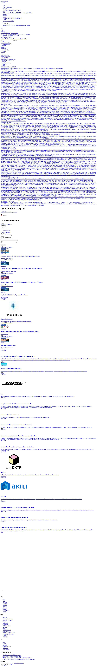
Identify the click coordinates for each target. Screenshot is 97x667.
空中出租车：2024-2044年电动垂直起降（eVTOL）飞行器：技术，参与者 (79, 105)
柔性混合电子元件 (17, 151)
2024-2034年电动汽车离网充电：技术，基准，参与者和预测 (18, 115)
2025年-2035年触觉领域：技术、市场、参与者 (73, 180)
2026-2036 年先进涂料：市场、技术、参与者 (55, 78)
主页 (2, 212)
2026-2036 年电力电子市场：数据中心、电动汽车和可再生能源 (40, 116)
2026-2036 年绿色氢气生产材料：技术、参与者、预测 (62, 86)
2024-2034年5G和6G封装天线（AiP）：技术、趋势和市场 (70, 73)
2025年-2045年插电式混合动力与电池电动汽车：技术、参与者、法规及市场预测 (76, 115)
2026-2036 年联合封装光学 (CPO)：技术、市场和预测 (59, 144)
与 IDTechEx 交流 (24, 12)
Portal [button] (2, 35)
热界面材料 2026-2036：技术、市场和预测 (36, 90)
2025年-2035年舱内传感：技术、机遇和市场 (33, 159)
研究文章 (11, 10)
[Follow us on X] (49, 563)
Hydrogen (3, 52)
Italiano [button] (25, 38)
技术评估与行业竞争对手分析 (22, 68)
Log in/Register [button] (4, 37)
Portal (4, 18)
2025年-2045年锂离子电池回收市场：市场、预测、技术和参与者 (16, 85)
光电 (2, 53)
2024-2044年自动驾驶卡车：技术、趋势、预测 (11, 107)
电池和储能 (3, 45)
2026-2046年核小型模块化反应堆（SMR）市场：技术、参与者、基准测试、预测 (32, 192)
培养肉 (10, 134)
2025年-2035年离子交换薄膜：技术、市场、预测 (76, 83)
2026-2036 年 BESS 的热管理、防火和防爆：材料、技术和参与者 (42, 103)
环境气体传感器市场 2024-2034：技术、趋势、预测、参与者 (48, 180)
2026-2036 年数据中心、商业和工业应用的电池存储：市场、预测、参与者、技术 (19, 96)
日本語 (8, 25)
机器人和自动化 (4, 57)
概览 (4, 642)
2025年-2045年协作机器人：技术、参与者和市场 (42, 158)
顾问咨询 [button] (3, 31)
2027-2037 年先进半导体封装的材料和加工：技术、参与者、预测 (78, 85)
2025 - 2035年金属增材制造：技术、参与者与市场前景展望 (64, 71)
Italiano (28, 25)
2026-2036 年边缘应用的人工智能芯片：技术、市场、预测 (82, 164)
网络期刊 (15, 10)
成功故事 (14, 67)
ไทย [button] (12, 38)
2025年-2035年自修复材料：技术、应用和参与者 (84, 89)
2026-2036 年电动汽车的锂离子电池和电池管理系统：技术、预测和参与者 (34, 97)
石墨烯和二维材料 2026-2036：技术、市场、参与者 (70, 82)
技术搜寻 (39, 68)
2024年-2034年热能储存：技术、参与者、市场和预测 (14, 103)
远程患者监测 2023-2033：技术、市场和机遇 (28, 137)
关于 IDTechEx (6, 12)
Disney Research (6, 230)
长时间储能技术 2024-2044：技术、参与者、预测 (51, 98)
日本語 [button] (5, 38)
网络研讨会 (5, 10)
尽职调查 (43, 68)
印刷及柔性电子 (4, 55)
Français (21, 25)
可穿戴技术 (3, 64)
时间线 (19, 10)
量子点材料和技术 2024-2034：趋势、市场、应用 (38, 89)
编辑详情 (12, 18)
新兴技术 (5, 605)
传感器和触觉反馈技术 (8, 634)
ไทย (14, 25)
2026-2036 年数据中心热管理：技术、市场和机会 (53, 175)
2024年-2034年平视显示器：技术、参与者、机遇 (83, 144)
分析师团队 (17, 12)
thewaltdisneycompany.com (6, 224)
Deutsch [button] (14, 38)
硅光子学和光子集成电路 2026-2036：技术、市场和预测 (49, 172)
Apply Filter (3, 244)
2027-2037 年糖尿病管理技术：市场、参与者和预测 (28, 136)
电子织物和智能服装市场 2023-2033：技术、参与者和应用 (26, 203)
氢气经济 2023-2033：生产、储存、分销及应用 (63, 127)
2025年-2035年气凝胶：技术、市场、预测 (76, 78)
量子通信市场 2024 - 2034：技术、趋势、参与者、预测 (52, 75)
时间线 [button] (16, 33)
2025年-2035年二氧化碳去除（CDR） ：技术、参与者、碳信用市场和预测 (45, 125)
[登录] (5, 665)
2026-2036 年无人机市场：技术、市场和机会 (65, 108)
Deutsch (17, 25)
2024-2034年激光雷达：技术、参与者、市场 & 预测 (13, 145)
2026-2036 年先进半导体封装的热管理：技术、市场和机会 (28, 175)
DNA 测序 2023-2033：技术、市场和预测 (73, 136)
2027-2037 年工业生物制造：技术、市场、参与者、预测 (51, 83)
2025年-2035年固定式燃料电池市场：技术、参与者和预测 (35, 132)
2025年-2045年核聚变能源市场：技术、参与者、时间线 (55, 126)
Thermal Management (5, 62)
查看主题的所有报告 (9, 72)
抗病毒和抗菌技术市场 (10, 136)
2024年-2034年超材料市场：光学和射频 (30, 75)
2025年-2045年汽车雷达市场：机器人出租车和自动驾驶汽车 (22, 157)
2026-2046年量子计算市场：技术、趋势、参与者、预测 (75, 154)
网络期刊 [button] (13, 33)
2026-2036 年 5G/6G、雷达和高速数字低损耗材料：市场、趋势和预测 (47, 85)
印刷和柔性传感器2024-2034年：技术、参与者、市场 (63, 151)
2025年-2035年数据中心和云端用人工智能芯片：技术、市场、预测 (53, 164)
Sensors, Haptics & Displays (6, 60)
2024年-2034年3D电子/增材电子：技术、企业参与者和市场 (36, 71)
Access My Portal (6, 232)
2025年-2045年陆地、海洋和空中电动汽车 (56, 111)
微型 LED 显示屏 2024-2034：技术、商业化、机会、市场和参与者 (58, 145)
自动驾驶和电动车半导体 (27, 118)
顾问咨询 (10, 7)
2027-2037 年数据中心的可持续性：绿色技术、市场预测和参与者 (64, 132)
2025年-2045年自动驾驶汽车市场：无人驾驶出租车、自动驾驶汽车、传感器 (40, 107)
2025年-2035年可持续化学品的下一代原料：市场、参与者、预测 (71, 129)
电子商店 (17, 18)
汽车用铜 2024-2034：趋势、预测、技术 (36, 80)
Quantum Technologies (5, 56)
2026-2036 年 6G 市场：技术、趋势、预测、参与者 (45, 73)
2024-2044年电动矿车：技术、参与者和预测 (36, 111)
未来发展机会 (6, 68)
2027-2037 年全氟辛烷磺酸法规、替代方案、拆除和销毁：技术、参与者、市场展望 (31, 134)
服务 (2, 68)
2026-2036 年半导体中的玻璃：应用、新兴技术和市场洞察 (64, 166)
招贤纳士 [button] (28, 34)
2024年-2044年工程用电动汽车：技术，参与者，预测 (13, 111)
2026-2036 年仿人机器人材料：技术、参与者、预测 (15, 161)
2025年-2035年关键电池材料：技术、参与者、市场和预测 (59, 80)
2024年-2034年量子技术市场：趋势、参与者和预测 (32, 155)
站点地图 (5, 645)
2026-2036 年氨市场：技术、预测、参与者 (23, 123)
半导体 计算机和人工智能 (9, 632)
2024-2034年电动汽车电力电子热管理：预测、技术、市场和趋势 (69, 119)
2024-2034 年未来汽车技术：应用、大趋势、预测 (69, 112)
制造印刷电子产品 (46, 151)
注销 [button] (18, 35)
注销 (20, 18)
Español (24, 25)
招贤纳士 (31, 12)
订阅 (7, 7)
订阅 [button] (2, 30)
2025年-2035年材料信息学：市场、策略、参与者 (68, 87)
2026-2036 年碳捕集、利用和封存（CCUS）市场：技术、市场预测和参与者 (77, 187)
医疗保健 (3, 51)
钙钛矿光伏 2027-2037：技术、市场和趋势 (38, 130)
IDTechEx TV (6, 610)
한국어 (11, 25)
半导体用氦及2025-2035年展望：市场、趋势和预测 (27, 83)
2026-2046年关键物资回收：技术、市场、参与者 (84, 80)
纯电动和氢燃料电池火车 (31, 139)
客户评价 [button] (10, 34)
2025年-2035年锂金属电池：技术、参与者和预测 (28, 98)
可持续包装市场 (17, 195)
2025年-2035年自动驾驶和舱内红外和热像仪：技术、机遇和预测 (59, 159)
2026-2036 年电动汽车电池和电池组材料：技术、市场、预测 (35, 86)
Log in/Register (6, 21)
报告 (4, 7)
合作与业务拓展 (33, 68)
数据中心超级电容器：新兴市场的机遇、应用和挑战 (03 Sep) (17, 657)
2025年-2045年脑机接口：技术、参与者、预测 (66, 179)
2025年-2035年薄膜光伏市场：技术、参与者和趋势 (30, 126)
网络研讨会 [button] (3, 33)
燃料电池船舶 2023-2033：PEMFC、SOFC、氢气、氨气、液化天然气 (17, 112)
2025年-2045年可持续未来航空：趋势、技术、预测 (18, 119)
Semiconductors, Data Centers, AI (8, 59)
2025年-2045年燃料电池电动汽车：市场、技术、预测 (45, 112)
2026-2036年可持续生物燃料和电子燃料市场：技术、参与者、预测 (63, 194)
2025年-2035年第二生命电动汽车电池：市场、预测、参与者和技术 (42, 100)
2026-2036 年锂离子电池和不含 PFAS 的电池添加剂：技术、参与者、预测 (28, 78)
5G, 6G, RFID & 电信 (5, 43)
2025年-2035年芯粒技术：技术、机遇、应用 (76, 165)
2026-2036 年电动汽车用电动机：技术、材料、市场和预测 (81, 109)
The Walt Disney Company (11, 212)
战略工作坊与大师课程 (57, 68)
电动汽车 (3, 47)
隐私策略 (5, 646)
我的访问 (8, 18)
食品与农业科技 (4, 49)
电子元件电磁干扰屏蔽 (52, 82)
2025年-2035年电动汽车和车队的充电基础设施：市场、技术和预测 (20, 108)
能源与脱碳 (3, 48)
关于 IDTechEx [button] (4, 34)
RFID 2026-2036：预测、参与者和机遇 (74, 75)
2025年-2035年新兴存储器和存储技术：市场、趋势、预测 (29, 166)
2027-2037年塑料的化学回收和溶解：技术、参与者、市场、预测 (52, 79)
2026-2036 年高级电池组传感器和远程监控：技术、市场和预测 (62, 93)
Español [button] (22, 38)
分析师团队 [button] (14, 34)
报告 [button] (2, 28)
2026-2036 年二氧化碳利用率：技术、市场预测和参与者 (76, 125)
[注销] (10, 664)
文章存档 (5, 608)
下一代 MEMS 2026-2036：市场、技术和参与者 (26, 169)
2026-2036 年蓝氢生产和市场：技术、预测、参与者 (75, 123)
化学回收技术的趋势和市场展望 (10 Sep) (12, 656)
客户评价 (12, 12)
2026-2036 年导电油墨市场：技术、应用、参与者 (15, 80)
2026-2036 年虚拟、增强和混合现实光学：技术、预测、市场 (60, 203)
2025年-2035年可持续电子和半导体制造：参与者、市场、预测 (76, 173)
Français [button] (18, 38)
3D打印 (2, 41)
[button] (4, 6)
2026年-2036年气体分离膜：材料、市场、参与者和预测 (81, 126)
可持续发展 (3, 61)
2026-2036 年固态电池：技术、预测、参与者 (37, 101)
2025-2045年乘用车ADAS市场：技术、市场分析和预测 (45, 115)
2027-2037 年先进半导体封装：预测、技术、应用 (14, 144)
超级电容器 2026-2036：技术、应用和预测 (57, 101)
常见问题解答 (6, 649)
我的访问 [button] (5, 35)
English (4, 25)
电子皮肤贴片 (86, 136)
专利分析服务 (49, 68)
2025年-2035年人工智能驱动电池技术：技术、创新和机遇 (23, 94)
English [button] (2, 38)
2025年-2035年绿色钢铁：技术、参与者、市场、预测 (39, 127)
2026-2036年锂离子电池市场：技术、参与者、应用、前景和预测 (66, 97)
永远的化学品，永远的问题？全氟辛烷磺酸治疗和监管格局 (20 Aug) (19, 659)
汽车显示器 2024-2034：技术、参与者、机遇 (36, 144)
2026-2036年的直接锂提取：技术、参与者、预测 (12, 82)
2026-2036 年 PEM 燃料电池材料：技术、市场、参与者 (18, 87)
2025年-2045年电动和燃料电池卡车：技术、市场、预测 (26, 109)
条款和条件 (5, 648)
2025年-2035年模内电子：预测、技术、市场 (31, 151)
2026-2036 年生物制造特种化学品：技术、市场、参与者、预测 (48, 123)
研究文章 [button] (8, 33)
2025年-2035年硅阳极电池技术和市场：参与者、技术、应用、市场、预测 (75, 100)
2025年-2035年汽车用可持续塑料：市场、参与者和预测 (14, 90)
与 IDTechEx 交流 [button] (22, 34)
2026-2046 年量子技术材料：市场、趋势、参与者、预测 (44, 87)
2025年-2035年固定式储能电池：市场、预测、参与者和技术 (82, 94)
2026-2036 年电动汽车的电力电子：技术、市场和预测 (13, 116)
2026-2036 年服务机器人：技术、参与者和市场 (60, 162)
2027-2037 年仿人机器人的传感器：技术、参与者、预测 (15, 162)
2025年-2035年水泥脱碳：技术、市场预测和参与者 (43, 190)
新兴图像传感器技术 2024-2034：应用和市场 (23, 180)
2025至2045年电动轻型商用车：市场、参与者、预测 (55, 109)
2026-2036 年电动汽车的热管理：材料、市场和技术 (42, 119)
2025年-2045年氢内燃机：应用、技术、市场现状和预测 (80, 140)
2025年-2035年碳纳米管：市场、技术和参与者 (26, 79)
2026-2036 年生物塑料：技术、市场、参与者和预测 (47, 187)
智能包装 (85, 75)
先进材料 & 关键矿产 (5, 44)
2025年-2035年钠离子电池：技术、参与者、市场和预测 (14, 101)
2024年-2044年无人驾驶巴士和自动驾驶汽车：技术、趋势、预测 (70, 116)
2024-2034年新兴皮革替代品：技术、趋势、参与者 (35, 82)
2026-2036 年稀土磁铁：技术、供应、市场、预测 (61, 89)
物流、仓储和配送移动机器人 (34, 161)
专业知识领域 (8, 67)
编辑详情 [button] (10, 35)
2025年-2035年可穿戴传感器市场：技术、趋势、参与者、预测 (19, 205)
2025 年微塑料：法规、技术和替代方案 (70, 191)
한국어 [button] (9, 38)
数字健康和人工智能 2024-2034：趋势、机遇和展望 (52, 136)
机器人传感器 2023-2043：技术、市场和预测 (38, 162)
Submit (14, 40)
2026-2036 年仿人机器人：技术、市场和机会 (12, 159)
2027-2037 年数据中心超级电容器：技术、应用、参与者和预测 (16, 173)
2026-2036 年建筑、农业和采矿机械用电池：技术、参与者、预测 (52, 94)
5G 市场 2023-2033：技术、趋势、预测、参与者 (22, 73)
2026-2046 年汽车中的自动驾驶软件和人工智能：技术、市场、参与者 (52, 157)
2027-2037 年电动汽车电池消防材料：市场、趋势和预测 (79, 111)
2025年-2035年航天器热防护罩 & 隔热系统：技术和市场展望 (50, 197)
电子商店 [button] (14, 35)
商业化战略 (12, 68)
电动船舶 (41, 109)
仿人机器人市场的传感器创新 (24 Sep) (12, 655)
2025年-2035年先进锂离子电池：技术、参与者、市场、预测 (48, 105)
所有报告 (3, 65)
